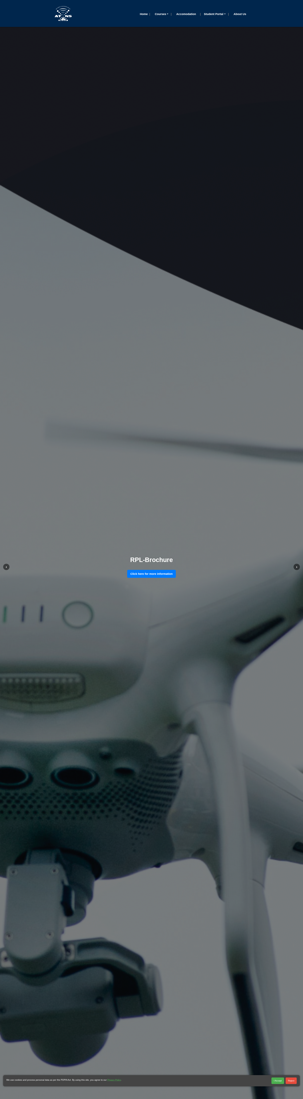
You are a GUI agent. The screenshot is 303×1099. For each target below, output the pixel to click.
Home (144, 14)
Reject (291, 1080)
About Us (240, 14)
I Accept (278, 1080)
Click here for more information (151, 573)
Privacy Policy (114, 1080)
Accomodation (186, 14)
